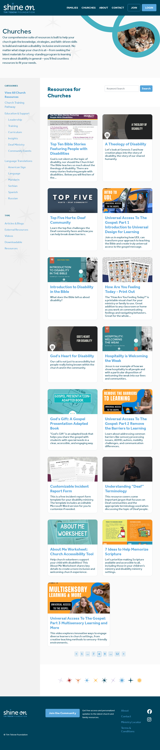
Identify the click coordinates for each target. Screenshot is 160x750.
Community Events (19, 151)
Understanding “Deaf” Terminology (124, 488)
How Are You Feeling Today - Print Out (122, 289)
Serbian (13, 186)
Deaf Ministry (16, 144)
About (103, 7)
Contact (118, 7)
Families (72, 7)
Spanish (13, 192)
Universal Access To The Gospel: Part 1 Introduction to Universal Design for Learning (126, 224)
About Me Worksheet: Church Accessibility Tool (71, 551)
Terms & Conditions (128, 729)
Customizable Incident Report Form (69, 488)
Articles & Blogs (14, 223)
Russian (13, 198)
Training (13, 126)
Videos (9, 236)
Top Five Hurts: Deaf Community (67, 220)
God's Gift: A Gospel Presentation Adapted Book (69, 424)
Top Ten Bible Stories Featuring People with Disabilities (68, 149)
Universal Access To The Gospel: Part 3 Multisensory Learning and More (78, 623)
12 (117, 654)
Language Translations (18, 161)
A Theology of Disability (125, 144)
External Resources (16, 229)
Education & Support (17, 113)
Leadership (15, 119)
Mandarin (14, 179)
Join (134, 7)
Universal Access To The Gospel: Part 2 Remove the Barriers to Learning (126, 424)
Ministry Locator (131, 722)
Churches (89, 7)
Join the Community (62, 713)
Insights (13, 138)
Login (149, 7)
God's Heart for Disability (72, 356)
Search (146, 88)
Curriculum (15, 132)
